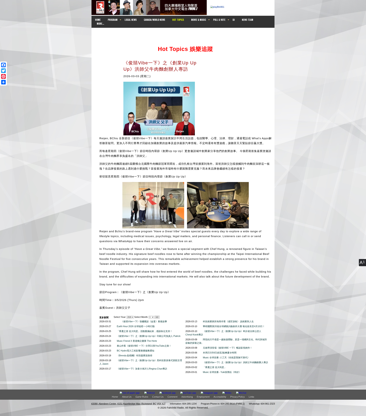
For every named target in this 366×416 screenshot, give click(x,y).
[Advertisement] (186, 33)
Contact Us (158, 397)
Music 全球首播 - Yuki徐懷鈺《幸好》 (222, 372)
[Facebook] (3, 65)
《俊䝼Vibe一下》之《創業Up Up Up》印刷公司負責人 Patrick (148, 336)
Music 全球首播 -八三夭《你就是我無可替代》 (226, 357)
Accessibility (220, 397)
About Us (127, 397)
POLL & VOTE (219, 19)
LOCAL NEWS (131, 19)
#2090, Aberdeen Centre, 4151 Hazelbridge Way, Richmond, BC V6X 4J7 (128, 404)
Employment (203, 397)
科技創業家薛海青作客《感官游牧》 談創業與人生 (228, 321)
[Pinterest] (3, 76)
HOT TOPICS (178, 19)
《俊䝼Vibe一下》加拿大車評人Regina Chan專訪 (142, 368)
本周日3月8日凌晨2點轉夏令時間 (219, 352)
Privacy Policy (237, 397)
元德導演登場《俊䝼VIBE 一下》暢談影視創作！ (227, 348)
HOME (98, 19)
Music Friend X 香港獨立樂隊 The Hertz (137, 341)
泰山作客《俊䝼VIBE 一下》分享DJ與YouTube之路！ (144, 346)
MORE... (100, 23)
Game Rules (142, 397)
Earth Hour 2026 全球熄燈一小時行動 (136, 326)
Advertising (187, 397)
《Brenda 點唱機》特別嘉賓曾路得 (134, 355)
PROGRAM (113, 19)
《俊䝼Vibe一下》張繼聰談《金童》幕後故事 (144, 321)
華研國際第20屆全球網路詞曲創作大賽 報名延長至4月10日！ (234, 326)
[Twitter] (3, 71)
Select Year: (120, 317)
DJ (234, 19)
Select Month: (141, 317)
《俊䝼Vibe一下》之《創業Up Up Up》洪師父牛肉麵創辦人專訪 (235, 362)
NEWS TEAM (247, 19)
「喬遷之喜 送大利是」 (214, 367)
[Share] (3, 82)
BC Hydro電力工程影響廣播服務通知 (135, 350)
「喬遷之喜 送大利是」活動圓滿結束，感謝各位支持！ (144, 331)
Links (251, 397)
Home (115, 397)
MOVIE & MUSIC (198, 19)
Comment (172, 397)
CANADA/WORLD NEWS (154, 19)
